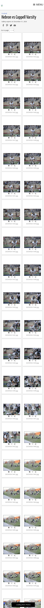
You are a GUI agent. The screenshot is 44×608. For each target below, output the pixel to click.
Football (4, 13)
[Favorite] (12, 54)
